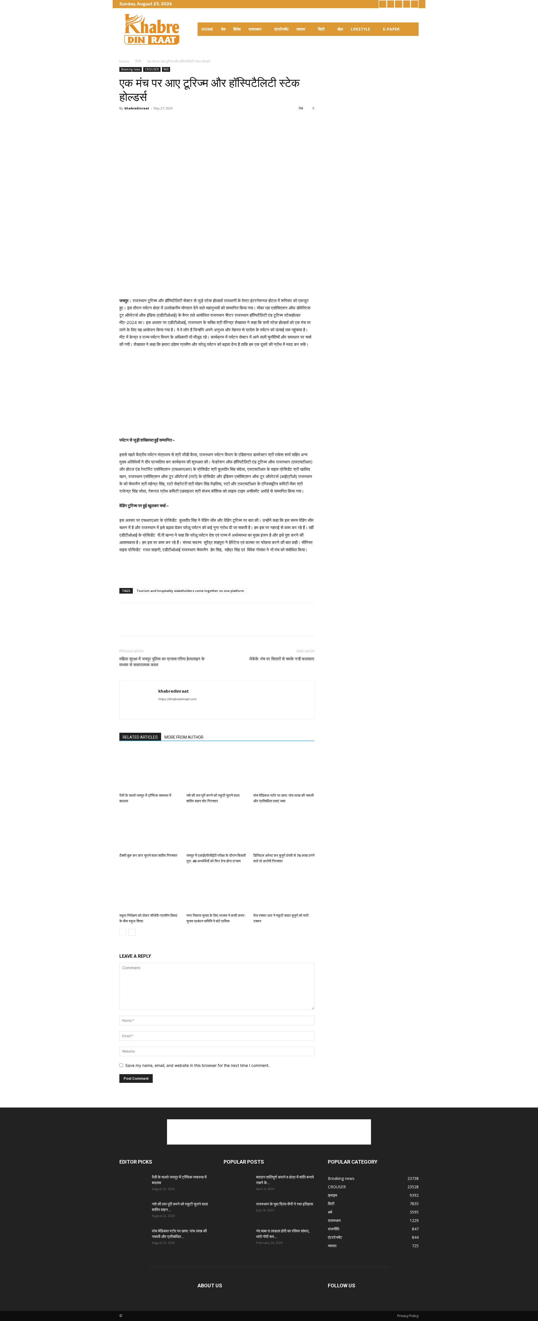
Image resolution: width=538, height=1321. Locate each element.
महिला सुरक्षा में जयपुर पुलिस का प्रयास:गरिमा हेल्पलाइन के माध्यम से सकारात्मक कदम (162, 661)
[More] (190, 121)
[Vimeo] (407, 4)
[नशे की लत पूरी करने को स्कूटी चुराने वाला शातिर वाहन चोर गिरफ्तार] (216, 770)
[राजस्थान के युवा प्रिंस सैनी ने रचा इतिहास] (238, 1211)
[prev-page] (122, 932)
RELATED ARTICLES (140, 737)
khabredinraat (136, 108)
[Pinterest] (150, 121)
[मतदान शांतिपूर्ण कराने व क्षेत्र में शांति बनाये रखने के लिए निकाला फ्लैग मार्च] (238, 1184)
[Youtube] (415, 4)
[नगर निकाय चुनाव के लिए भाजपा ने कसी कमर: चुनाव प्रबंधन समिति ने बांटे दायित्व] (216, 890)
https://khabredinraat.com (177, 699)
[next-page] (131, 932)
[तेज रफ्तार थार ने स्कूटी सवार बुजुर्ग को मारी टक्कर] (283, 890)
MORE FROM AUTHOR (183, 737)
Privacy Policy (408, 1315)
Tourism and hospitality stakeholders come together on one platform (190, 591)
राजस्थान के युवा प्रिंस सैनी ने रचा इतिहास (284, 1204)
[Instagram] (391, 4)
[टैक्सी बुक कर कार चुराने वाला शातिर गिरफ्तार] (149, 830)
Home (124, 61)
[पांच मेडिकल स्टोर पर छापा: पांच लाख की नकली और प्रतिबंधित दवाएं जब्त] (283, 770)
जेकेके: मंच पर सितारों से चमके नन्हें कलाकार (281, 658)
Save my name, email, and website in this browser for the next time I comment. (197, 1065)
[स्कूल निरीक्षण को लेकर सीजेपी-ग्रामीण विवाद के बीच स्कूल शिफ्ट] (149, 890)
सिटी (138, 61)
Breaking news (130, 69)
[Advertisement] (216, 282)
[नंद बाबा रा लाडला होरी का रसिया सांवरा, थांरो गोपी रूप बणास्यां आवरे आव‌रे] (238, 1238)
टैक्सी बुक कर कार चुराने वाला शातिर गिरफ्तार (148, 855)
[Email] (176, 121)
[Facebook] (383, 4)
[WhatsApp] (163, 121)
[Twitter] (399, 4)
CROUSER (152, 69)
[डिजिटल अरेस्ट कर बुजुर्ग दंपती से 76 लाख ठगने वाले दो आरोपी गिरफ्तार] (283, 830)
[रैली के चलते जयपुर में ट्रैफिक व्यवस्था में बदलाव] (149, 770)
